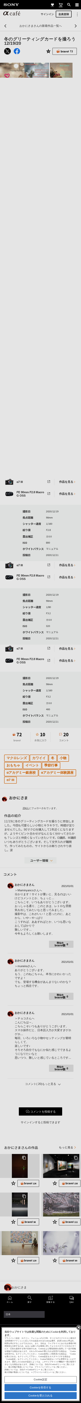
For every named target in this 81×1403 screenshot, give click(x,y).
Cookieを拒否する (40, 1387)
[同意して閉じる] (78, 1327)
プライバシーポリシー (42, 1372)
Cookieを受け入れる (40, 1395)
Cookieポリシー (33, 1370)
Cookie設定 (40, 1379)
